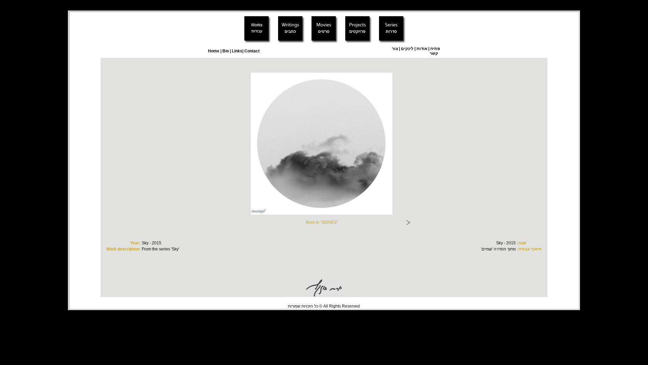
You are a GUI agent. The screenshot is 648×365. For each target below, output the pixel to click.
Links (236, 51)
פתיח (435, 48)
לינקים (406, 48)
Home (213, 51)
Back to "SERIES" (322, 222)
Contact (252, 51)
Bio (225, 51)
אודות (421, 48)
